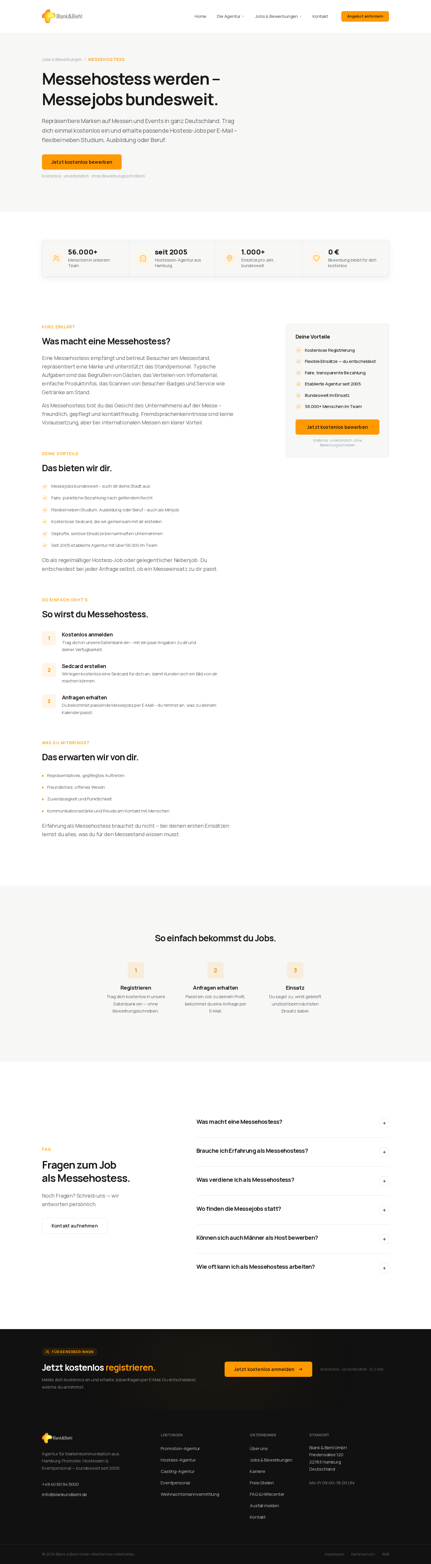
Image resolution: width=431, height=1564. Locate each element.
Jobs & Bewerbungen (276, 16)
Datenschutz (363, 1554)
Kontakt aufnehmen (75, 1225)
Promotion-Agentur (180, 1448)
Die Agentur (228, 16)
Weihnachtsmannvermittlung (190, 1494)
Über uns (259, 1448)
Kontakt (320, 16)
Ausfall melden (264, 1505)
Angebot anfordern (365, 16)
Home (200, 16)
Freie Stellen (262, 1483)
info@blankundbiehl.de (64, 1494)
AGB (385, 1554)
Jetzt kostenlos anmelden (264, 1369)
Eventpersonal (175, 1483)
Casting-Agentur (177, 1471)
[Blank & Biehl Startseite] (62, 16)
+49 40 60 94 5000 (60, 1484)
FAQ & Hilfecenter (267, 1494)
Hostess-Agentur (178, 1460)
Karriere (257, 1471)
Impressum (334, 1554)
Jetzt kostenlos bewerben (81, 162)
